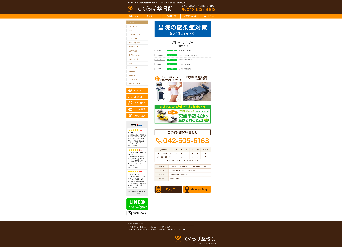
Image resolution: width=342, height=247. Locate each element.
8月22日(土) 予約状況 (185, 69)
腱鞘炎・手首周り (135, 84)
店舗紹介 (142, 229)
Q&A (135, 229)
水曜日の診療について (185, 59)
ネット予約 (209, 16)
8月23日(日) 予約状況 (185, 64)
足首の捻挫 (133, 79)
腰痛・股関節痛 (134, 43)
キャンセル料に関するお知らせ (188, 55)
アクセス (129, 229)
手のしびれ (133, 39)
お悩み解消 (161, 229)
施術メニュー (152, 16)
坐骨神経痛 (133, 51)
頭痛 (130, 30)
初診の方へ (133, 16)
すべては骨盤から (132, 227)
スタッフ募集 (181, 229)
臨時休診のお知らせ (185, 50)
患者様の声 (171, 16)
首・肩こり (133, 26)
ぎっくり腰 (133, 67)
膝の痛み (132, 75)
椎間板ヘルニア (134, 47)
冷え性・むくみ (134, 55)
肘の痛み (132, 71)
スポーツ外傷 (133, 59)
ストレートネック (135, 34)
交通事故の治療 (190, 16)
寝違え (131, 63)
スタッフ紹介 (152, 229)
